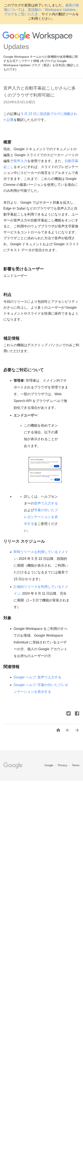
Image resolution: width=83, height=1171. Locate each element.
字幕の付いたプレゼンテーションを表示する (41, 516)
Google (49, 765)
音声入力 (20, 161)
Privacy (63, 765)
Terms (76, 765)
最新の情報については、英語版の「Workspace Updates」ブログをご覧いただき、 (41, 9)
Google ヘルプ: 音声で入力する (37, 677)
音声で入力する (46, 503)
